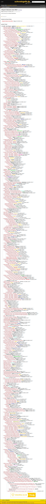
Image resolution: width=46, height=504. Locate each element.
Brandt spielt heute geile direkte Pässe (10, 342)
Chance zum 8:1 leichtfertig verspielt (9, 29)
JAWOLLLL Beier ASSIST (10, 72)
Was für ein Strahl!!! (7, 311)
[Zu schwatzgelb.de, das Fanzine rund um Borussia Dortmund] (23, 2)
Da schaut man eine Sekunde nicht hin (10, 371)
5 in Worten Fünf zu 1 (7, 236)
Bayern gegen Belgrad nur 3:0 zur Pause (10, 214)
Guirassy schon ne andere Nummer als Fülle (11, 81)
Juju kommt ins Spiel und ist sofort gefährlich (11, 111)
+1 (5, 354)
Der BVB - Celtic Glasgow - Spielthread (9, 26)
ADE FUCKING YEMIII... (8, 228)
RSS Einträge (4, 502)
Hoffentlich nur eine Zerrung (9, 145)
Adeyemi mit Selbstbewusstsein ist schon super (11, 281)
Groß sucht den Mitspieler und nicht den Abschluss (12, 119)
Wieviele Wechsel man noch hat (10, 135)
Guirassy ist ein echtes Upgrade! (9, 328)
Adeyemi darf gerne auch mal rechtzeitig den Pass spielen (13, 408)
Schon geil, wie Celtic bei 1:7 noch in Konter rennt (12, 31)
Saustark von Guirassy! (9, 351)
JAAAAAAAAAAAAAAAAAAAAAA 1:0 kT (10, 388)
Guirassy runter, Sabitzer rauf (8, 89)
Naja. (6, 438)
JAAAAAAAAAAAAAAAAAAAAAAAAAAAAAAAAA (12, 372)
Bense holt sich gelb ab (7, 27)
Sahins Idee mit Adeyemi (8, 185)
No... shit (5, 383)
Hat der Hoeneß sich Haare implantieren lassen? (11, 435)
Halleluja (5, 61)
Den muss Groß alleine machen (9, 341)
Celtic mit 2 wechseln (8, 150)
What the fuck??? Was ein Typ (9, 310)
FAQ (6, 5)
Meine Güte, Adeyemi (7, 393)
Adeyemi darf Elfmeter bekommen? (9, 247)
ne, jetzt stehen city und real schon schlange (13, 182)
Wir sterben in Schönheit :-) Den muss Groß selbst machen (13, 340)
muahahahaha (8, 403)
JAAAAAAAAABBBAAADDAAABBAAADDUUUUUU (12, 320)
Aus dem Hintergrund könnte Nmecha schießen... (12, 53)
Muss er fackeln (6, 338)
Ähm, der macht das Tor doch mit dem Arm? (11, 374)
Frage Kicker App (6, 264)
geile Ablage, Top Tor (7, 362)
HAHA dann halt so (7, 368)
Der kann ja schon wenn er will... (10, 345)
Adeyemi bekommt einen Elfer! (9, 249)
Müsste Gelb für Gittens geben (10, 399)
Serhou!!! (5, 105)
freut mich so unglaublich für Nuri (9, 246)
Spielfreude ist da (8, 347)
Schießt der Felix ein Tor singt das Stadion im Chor (12, 44)
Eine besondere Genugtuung (8, 92)
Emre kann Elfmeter (8, 390)
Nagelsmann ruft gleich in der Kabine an (10, 238)
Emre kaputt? (7, 413)
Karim (4, 175)
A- (1, 1)
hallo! (4, 370)
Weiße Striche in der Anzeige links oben (10, 130)
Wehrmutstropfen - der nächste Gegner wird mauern (12, 190)
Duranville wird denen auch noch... (9, 127)
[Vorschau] (28, 31)
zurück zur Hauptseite (6, 7)
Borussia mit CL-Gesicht (8, 360)
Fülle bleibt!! (7, 88)
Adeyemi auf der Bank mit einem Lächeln (10, 74)
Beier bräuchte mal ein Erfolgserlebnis (11, 42)
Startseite (3, 5)
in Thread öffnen (43, 7)
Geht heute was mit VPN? (9, 444)
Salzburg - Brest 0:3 (7, 437)
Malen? (6, 466)
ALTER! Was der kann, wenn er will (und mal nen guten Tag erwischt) (15, 312)
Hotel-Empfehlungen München (8, 234)
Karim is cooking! (6, 285)
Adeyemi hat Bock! (7, 282)
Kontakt (12, 502)
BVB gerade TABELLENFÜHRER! (9, 184)
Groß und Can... (6, 417)
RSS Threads (8, 502)
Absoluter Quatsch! (11, 290)
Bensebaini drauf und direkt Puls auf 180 (10, 96)
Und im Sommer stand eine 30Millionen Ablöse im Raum (13, 308)
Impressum (15, 502)
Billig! (4, 385)
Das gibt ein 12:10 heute (8, 355)
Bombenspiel (6, 326)
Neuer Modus (6, 156)
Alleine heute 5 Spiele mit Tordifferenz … (11, 46)
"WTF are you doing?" (8, 57)
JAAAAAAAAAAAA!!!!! (7, 373)
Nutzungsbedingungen (20, 502)
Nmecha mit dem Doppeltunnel (9, 51)
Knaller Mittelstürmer (7, 104)
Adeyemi (5, 128)
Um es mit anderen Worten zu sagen (11, 323)
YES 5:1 (5, 243)
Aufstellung (5, 449)
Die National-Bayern (8, 215)
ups (4, 377)
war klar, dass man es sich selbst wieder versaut (11, 378)
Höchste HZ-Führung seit (8, 198)
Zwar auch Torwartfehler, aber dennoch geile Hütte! (12, 298)
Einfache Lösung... (9, 421)
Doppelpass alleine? (7, 387)
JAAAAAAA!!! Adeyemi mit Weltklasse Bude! (12, 325)
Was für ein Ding (6, 321)
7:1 (4, 63)
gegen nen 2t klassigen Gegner (10, 261)
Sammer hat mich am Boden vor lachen (10, 430)
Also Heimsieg (7, 451)
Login (41, 5)
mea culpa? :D (7, 324)
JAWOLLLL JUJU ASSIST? (8, 68)
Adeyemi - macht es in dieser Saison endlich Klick (12, 275)
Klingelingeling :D (6, 239)
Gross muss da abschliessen (8, 337)
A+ (2, 1)
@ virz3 (19, 11)
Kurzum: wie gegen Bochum (9, 452)
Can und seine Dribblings (8, 327)
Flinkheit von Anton (7, 170)
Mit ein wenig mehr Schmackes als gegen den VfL (13, 64)
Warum (5, 300)
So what (6, 231)
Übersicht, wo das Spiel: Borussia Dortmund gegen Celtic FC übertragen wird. (16, 478)
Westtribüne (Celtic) (7, 172)
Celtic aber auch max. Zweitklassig (9, 229)
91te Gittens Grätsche (7, 28)
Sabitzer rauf (7, 91)
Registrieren (43, 5)
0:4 (5, 439)
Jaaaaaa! (5, 245)
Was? (4, 315)
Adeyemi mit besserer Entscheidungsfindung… (11, 322)
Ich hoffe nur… (7, 47)
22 (5, 280)
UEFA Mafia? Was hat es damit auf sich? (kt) (11, 419)
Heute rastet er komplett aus (8, 213)
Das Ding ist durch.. (7, 77)
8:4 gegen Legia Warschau (9, 219)
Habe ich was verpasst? (7, 463)
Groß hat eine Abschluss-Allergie (9, 121)
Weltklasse (5, 237)
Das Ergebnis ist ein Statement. (9, 45)
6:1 (4, 97)
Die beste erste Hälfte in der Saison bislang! (11, 259)
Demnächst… (10, 137)
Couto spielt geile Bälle (8, 336)
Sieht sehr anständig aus (8, 331)
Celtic (4, 108)
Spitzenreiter (6, 212)
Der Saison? (7, 260)
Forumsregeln (32, 502)
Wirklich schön (6, 188)
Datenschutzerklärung (27, 502)
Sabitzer (5, 73)
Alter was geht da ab (7, 367)
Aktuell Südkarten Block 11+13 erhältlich (14, 476)
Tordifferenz (5, 169)
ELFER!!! (5, 398)
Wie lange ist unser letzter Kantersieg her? (10, 218)
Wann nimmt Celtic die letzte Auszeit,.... (10, 33)
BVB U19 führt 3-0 (7, 471)
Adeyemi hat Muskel (7, 143)
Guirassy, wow (6, 352)
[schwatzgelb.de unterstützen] (23, 497)
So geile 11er (6, 386)
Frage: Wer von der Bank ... (10, 453)
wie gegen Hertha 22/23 (7, 139)
